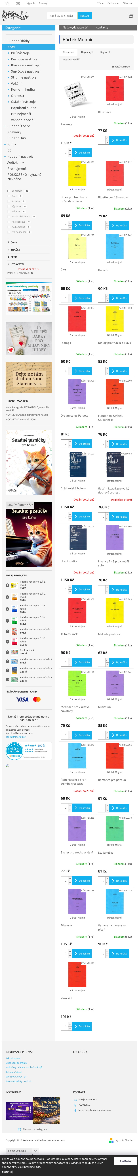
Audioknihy (15, 162)
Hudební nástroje (20, 156)
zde (38, 1167)
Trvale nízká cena (23, 216)
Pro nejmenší (21, 113)
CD (9, 150)
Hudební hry (16, 138)
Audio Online (20, 227)
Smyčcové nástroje (25, 71)
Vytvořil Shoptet (125, 1140)
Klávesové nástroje (25, 65)
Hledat (84, 15)
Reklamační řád (14, 1072)
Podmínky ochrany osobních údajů (24, 1067)
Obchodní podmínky (16, 1063)
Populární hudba (23, 107)
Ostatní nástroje (23, 101)
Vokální (16, 83)
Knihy (11, 144)
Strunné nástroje (23, 77)
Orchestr (17, 95)
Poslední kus (21, 222)
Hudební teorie (18, 126)
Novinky (43, 3)
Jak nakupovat (13, 1058)
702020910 (84, 1105)
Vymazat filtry (27, 269)
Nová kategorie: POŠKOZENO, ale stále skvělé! (27, 408)
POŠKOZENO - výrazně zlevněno (24, 177)
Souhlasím (125, 1161)
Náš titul (18, 211)
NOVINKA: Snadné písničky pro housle (27, 414)
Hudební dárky (18, 41)
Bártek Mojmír (77, 117)
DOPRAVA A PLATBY (16, 1077)
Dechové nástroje (24, 59)
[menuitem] (75, 27)
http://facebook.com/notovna (95, 1110)
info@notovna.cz (88, 1099)
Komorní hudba (23, 89)
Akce (16, 196)
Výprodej (31, 3)
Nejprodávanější (71, 60)
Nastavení (7, 1171)
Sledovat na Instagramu (35, 1129)
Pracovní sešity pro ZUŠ (18, 1081)
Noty (11, 47)
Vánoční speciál (22, 120)
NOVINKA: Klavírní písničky (20, 419)
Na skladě (20, 191)
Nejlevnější (87, 52)
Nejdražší (105, 52)
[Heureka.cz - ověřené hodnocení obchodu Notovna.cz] (29, 751)
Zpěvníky (14, 132)
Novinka (18, 201)
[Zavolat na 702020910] (11, 3)
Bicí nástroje (20, 53)
